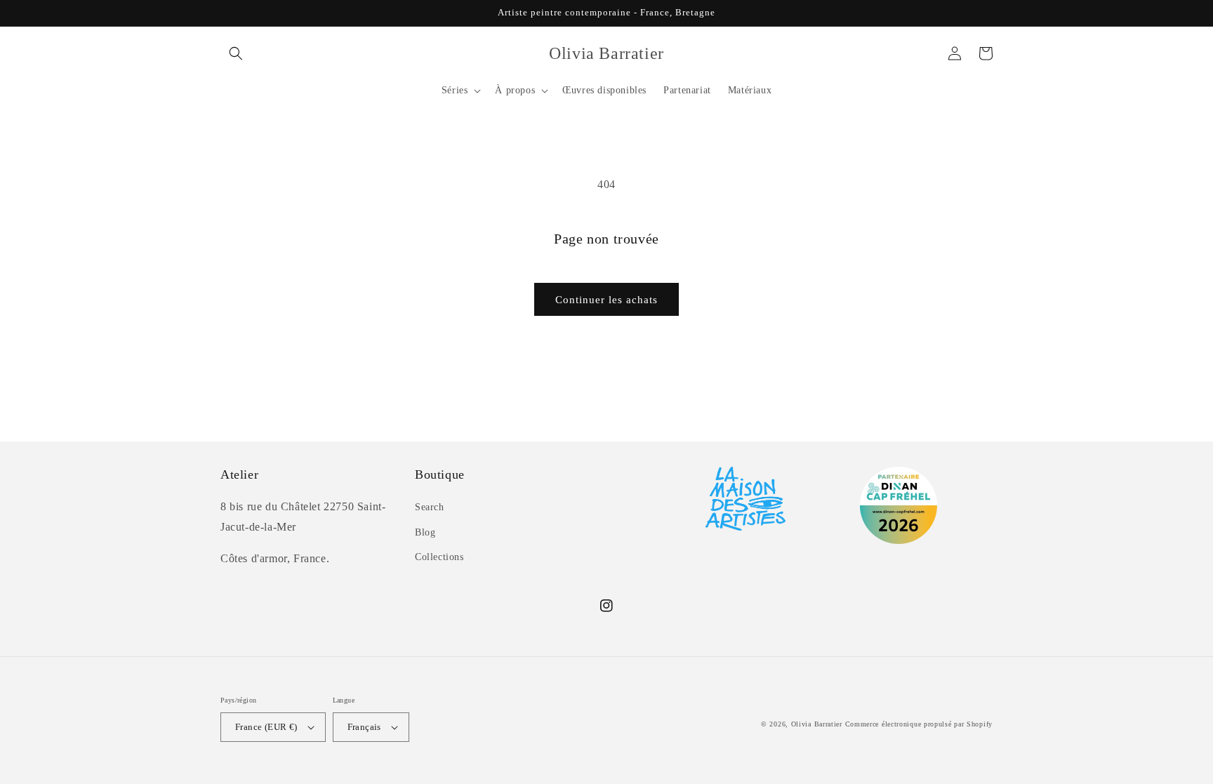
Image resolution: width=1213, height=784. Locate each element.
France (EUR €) (266, 727)
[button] (235, 53)
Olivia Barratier (816, 724)
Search (429, 507)
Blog (425, 532)
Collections (439, 557)
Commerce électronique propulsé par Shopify (919, 724)
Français (364, 727)
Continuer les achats (606, 299)
